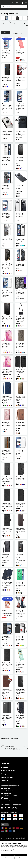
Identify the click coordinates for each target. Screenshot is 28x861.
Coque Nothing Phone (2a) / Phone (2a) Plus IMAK (7, 239)
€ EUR (3, 824)
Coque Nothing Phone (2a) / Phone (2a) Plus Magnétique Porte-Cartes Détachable (21, 557)
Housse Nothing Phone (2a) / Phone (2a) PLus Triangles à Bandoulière (21, 319)
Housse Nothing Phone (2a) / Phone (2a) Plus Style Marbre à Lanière (7, 372)
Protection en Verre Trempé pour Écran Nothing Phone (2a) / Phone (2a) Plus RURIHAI (21, 80)
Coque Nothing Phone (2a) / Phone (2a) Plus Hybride (21, 239)
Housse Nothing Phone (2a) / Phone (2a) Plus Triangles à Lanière (7, 398)
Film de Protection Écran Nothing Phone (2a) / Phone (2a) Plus (7, 53)
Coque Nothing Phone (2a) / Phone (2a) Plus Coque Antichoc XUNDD (7, 160)
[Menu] (5, 3)
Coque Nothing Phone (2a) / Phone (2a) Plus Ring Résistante (7, 188)
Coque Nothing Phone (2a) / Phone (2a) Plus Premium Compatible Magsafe (21, 585)
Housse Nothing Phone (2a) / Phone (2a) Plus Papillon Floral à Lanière (21, 345)
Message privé (8, 800)
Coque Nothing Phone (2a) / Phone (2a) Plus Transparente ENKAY (7, 293)
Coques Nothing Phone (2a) (6, 23)
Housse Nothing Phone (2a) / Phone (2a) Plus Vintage (7, 529)
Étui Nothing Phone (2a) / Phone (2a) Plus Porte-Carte (7, 584)
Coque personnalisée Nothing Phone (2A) (7, 612)
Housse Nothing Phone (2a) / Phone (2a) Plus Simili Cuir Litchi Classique (7, 479)
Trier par (14, 31)
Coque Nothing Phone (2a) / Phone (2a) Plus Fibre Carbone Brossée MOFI (21, 160)
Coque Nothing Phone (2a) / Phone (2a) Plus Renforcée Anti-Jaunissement (21, 188)
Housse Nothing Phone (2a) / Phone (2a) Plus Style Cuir (21, 478)
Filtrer (5, 32)
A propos (4, 774)
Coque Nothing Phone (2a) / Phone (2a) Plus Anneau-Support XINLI (21, 665)
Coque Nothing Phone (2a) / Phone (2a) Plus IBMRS (21, 292)
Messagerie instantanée (10, 795)
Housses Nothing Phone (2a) (17, 23)
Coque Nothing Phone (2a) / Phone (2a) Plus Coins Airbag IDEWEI (7, 215)
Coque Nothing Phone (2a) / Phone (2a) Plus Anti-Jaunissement (21, 215)
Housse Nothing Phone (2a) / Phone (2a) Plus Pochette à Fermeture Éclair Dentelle (21, 425)
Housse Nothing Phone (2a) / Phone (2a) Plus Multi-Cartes (7, 691)
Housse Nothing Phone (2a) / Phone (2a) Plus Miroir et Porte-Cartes (7, 80)
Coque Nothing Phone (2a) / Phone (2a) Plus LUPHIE (21, 264)
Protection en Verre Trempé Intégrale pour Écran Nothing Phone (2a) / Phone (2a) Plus (21, 106)
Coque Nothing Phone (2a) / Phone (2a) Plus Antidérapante (7, 638)
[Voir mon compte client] (22, 3)
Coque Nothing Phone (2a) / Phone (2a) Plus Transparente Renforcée (21, 453)
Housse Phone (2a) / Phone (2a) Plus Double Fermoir (20, 505)
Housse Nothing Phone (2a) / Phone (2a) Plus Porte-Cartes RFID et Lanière (21, 718)
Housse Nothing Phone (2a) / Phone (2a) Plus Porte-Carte (7, 718)
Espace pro (5, 781)
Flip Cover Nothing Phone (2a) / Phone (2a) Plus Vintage (7, 664)
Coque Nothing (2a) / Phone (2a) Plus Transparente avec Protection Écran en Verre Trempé (21, 613)
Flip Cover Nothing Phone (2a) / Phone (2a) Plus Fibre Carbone (21, 372)
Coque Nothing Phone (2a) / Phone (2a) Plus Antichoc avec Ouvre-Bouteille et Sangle (7, 265)
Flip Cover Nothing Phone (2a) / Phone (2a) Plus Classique (7, 505)
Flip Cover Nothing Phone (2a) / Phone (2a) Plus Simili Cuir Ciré (7, 319)
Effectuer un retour (8, 770)
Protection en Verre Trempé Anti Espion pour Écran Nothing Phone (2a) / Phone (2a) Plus (7, 106)
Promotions (5, 764)
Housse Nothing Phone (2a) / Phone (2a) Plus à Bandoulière (7, 345)
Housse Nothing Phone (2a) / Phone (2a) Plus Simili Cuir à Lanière (21, 691)
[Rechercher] (3, 6)
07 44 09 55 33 (8, 790)
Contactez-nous (7, 777)
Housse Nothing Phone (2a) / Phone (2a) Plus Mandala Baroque (7, 425)
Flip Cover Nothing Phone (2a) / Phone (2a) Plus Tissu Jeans (21, 398)
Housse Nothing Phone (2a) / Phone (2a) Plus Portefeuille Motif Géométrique (7, 557)
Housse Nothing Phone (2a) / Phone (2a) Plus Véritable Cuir (21, 530)
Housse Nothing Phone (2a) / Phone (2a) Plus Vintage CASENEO (7, 452)
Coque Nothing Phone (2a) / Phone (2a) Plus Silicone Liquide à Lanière (21, 638)
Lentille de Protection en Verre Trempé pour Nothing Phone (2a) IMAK (7, 133)
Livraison (4, 767)
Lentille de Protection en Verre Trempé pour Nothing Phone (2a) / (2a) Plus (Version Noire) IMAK (21, 133)
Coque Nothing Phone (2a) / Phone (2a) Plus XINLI (21, 52)
